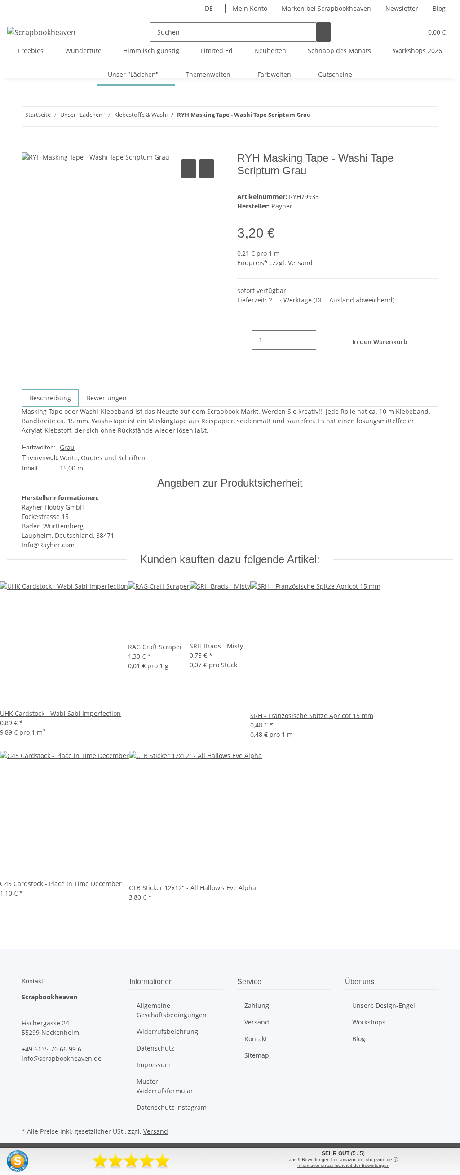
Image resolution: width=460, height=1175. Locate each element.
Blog (439, 8)
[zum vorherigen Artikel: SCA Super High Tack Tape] (334, 116)
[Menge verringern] (244, 340)
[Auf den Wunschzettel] (206, 168)
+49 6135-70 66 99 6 (51, 1049)
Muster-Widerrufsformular (165, 1086)
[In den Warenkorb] (29, 147)
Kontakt (255, 1038)
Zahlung (256, 1005)
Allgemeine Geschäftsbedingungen (172, 1010)
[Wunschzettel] (412, 32)
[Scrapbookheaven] (41, 32)
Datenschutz (155, 1048)
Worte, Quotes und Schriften (103, 457)
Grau (67, 447)
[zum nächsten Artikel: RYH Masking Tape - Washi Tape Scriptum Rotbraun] (318, 116)
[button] (397, 32)
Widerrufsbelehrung (167, 1031)
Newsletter (401, 8)
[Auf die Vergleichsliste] (188, 168)
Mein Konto (250, 8)
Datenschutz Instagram (172, 1107)
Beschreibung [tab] (50, 398)
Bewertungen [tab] (106, 398)
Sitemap (256, 1055)
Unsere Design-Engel (383, 1005)
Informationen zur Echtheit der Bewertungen (343, 1165)
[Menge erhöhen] (323, 340)
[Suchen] (323, 32)
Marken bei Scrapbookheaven (326, 8)
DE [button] (210, 8)
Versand (300, 262)
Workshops (368, 1022)
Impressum (154, 1064)
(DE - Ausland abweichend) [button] (354, 300)
